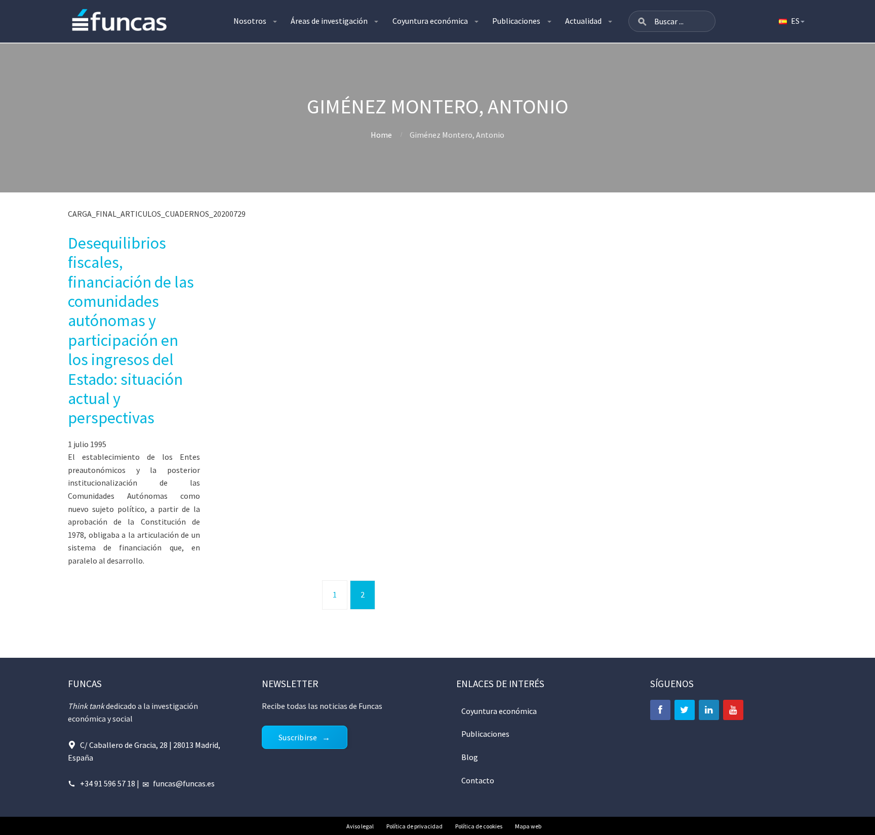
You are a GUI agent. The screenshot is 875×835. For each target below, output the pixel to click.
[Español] (791, 21)
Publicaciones (516, 21)
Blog (469, 757)
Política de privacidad (414, 826)
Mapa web (528, 826)
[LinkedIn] (709, 710)
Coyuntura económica (430, 21)
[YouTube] (733, 710)
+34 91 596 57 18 (107, 783)
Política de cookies (478, 826)
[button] (642, 21)
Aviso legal (360, 826)
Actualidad (583, 21)
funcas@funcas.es (184, 783)
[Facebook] (660, 710)
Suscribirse (298, 737)
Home (381, 135)
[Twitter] (684, 710)
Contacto (477, 780)
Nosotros (249, 21)
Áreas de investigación (329, 21)
